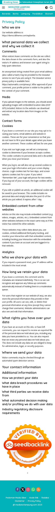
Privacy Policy (34, 501)
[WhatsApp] (33, 489)
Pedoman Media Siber (16, 497)
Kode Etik (33, 497)
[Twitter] (22, 489)
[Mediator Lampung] (18, 7)
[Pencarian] (51, 7)
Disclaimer (20, 501)
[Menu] (4, 7)
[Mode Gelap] (46, 7)
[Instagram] (28, 489)
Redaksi (45, 497)
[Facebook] (17, 489)
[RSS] (38, 489)
